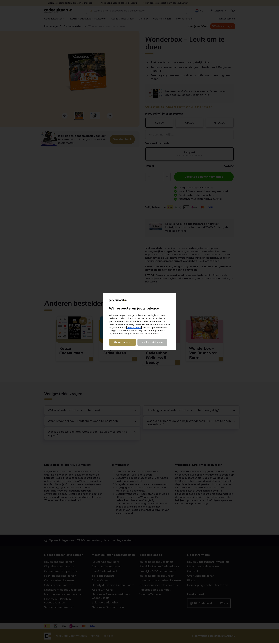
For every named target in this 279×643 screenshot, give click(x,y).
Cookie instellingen (152, 342)
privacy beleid (134, 327)
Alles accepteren (122, 342)
